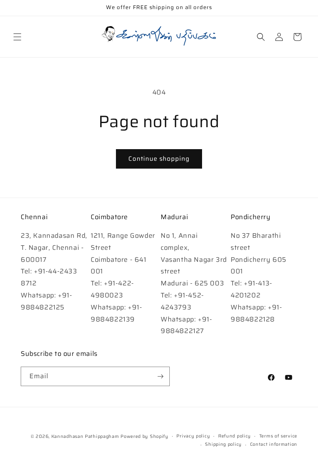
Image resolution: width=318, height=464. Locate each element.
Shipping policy (223, 444)
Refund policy (234, 436)
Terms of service (278, 436)
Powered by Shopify (144, 436)
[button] (17, 37)
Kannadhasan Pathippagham (85, 436)
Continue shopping (159, 159)
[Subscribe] (160, 376)
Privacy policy (193, 436)
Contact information (273, 444)
